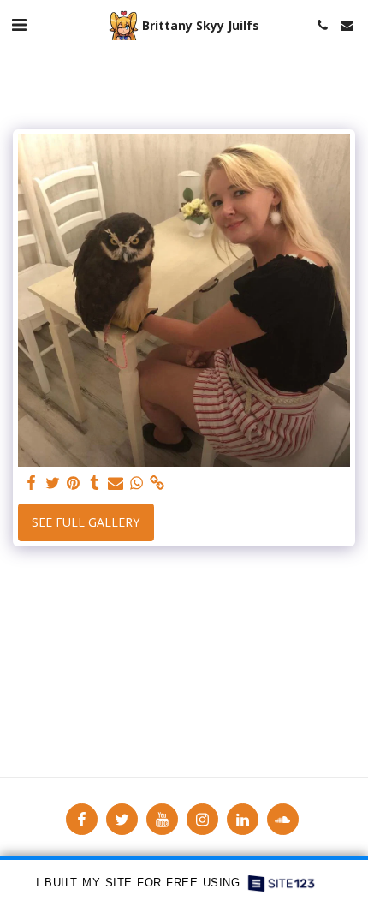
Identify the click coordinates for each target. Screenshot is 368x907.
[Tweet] (53, 483)
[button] (18, 24)
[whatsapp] (137, 483)
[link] (157, 483)
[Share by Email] (115, 483)
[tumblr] (95, 483)
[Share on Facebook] (31, 483)
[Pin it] (73, 483)
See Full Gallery (85, 522)
